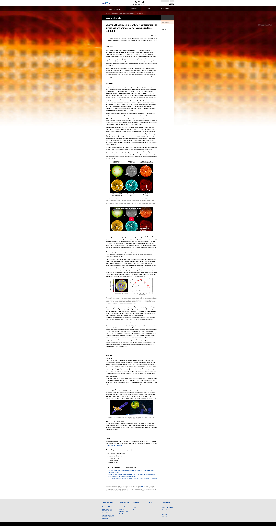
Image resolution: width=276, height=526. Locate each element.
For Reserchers (166, 502)
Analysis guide (122, 506)
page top (272, 518)
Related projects (123, 513)
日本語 (171, 1)
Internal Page (110, 523)
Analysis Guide (165, 509)
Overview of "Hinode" (107, 506)
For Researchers (165, 1)
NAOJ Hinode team (123, 511)
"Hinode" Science (106, 512)
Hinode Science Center (167, 507)
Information (134, 8)
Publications (165, 516)
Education (121, 509)
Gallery (149, 8)
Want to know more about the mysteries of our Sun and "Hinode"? (108, 517)
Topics (134, 507)
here (142, 486)
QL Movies (164, 519)
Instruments (165, 512)
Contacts (104, 523)
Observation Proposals (167, 505)
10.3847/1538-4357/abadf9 (115, 445)
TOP (103, 13)
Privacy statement (119, 523)
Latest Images (152, 505)
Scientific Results (114, 13)
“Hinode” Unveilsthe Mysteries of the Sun (114, 8)
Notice (134, 509)
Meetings (164, 514)
